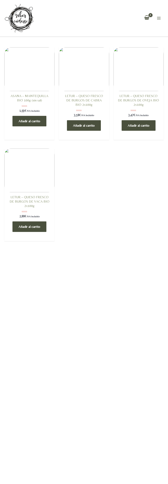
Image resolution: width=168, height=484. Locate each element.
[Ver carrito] (147, 18)
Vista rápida (29, 90)
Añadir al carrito (29, 121)
